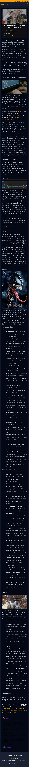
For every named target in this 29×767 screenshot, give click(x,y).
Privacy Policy (14, 758)
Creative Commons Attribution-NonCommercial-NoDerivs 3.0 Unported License (13, 708)
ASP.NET (20, 112)
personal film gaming (12, 36)
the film (20, 190)
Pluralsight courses (16, 115)
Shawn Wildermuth (12, 31)
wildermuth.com (11, 712)
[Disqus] (14, 733)
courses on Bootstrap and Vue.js (11, 118)
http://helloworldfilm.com (11, 227)
